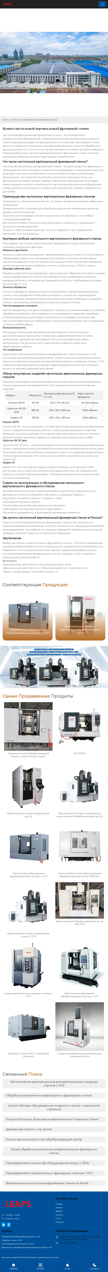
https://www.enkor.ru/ (45, 571)
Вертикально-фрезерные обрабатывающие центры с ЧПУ (27, 1247)
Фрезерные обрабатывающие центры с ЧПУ (21, 1237)
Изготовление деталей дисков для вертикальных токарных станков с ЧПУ (54, 1083)
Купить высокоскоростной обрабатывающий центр (44, 1139)
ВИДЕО (59, 1211)
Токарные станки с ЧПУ (12, 1240)
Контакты (60, 1222)
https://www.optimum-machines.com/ (64, 568)
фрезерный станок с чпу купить (29, 1129)
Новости (59, 1215)
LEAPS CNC (9, 459)
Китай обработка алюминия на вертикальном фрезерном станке (54, 1151)
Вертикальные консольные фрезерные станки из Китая (47, 1183)
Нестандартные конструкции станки (18, 1244)
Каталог (59, 1208)
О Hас (58, 1218)
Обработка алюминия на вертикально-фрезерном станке (49, 1095)
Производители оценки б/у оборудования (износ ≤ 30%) (47, 1163)
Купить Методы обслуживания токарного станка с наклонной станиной (54, 1107)
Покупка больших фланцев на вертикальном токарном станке (52, 1119)
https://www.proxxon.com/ (55, 564)
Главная (5, 120)
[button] (100, 615)
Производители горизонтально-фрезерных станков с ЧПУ (49, 1173)
